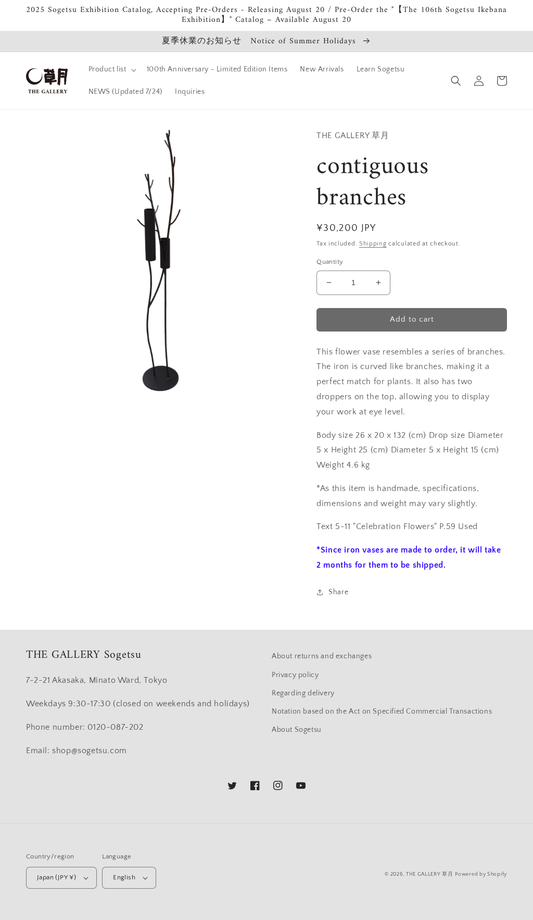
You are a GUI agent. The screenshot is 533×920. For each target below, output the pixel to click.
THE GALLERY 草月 (429, 874)
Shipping (373, 243)
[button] (111, 69)
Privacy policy (295, 675)
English (124, 877)
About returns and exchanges (322, 656)
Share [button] (338, 592)
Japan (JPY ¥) (56, 877)
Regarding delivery (303, 693)
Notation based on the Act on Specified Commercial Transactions (382, 711)
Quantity (329, 261)
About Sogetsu (297, 730)
